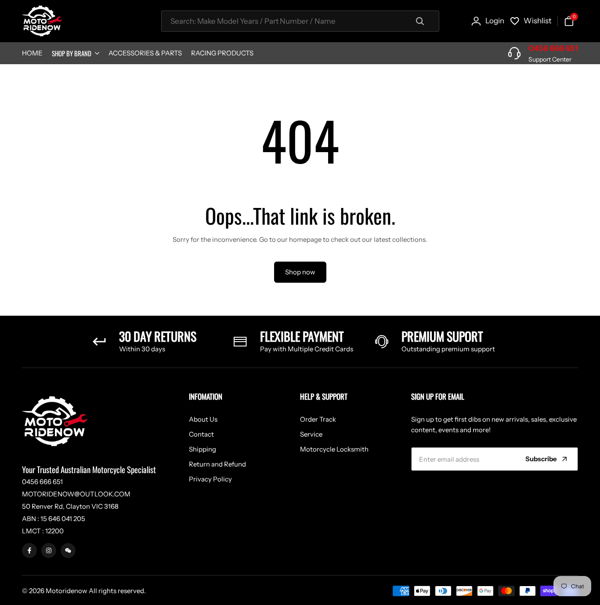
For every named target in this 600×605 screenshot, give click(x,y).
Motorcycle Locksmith (334, 449)
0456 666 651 (553, 48)
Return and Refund (217, 464)
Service (311, 434)
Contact (201, 434)
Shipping (202, 449)
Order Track (318, 419)
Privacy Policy (210, 479)
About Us (203, 419)
